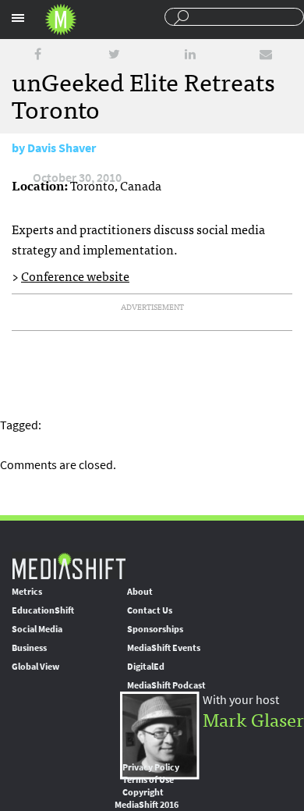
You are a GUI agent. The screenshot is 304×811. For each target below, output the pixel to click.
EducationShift (43, 610)
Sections (18, 18)
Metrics (27, 591)
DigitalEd (145, 666)
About (140, 591)
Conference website (75, 275)
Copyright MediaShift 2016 (147, 798)
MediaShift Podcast (166, 685)
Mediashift (60, 19)
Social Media (37, 629)
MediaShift (68, 565)
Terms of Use (148, 780)
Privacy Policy (150, 767)
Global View (35, 666)
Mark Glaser (253, 718)
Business (29, 648)
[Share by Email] (266, 54)
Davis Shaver (61, 148)
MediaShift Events (163, 648)
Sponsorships (155, 629)
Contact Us (149, 610)
